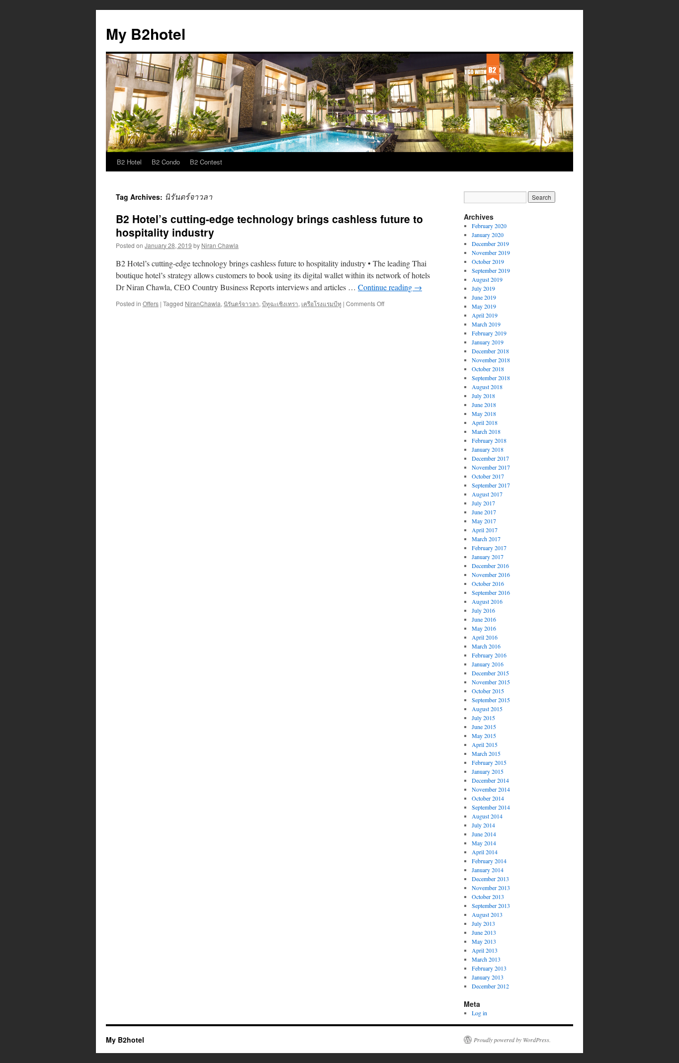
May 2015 (484, 735)
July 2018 (483, 396)
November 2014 (491, 789)
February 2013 (489, 968)
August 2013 (487, 914)
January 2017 (488, 557)
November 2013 (491, 888)
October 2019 (488, 261)
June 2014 (484, 834)
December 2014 (490, 780)
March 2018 (486, 431)
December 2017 (490, 458)
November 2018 (491, 360)
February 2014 (489, 861)
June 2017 (484, 512)
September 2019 (491, 270)
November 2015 (491, 682)
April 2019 (485, 315)
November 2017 (491, 467)
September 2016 (491, 592)
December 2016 (490, 566)
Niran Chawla (220, 245)
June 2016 (484, 619)
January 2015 (488, 771)
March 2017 (486, 539)
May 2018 (484, 413)
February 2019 (489, 333)
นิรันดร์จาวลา (241, 303)
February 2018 (489, 440)
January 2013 (488, 977)
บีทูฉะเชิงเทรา (280, 303)
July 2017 (483, 503)
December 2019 (490, 243)
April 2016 (485, 637)
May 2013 (484, 941)
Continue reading (390, 287)
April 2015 (485, 744)
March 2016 (486, 646)
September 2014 (491, 807)
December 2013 (490, 879)
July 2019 (483, 288)
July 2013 (483, 923)
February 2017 (489, 548)
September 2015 (491, 700)
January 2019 (488, 342)
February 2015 (489, 762)
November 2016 (491, 574)
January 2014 (488, 870)
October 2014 (488, 798)
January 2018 (488, 449)
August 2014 (487, 816)
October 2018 (488, 369)
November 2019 (491, 252)
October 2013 (488, 896)
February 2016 (489, 655)
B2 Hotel (129, 161)
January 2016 (488, 664)
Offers (151, 303)
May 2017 (484, 521)
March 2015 (486, 753)
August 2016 (487, 601)
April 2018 (485, 422)
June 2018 (484, 405)
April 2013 (485, 950)
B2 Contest (206, 161)
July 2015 (483, 718)
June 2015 (484, 727)
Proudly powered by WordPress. (512, 1040)
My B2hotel (145, 33)
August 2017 (487, 494)
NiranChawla (203, 303)
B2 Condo (166, 161)
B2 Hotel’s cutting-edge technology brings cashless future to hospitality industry (269, 225)
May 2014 (484, 843)
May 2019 (484, 306)
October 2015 (488, 691)
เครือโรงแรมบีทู (321, 303)
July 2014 (483, 825)
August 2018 (487, 387)
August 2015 (487, 709)
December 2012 (490, 986)
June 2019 (484, 297)
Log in (479, 1013)
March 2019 (486, 324)
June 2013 (484, 932)
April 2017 (485, 530)
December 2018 (490, 351)
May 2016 (484, 628)
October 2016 (488, 583)
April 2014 (485, 852)
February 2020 (489, 226)
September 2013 (491, 905)
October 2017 (488, 476)
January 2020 (488, 235)
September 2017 (491, 485)
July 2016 (483, 610)
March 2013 (486, 959)
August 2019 (487, 279)
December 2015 (490, 673)
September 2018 (491, 378)
